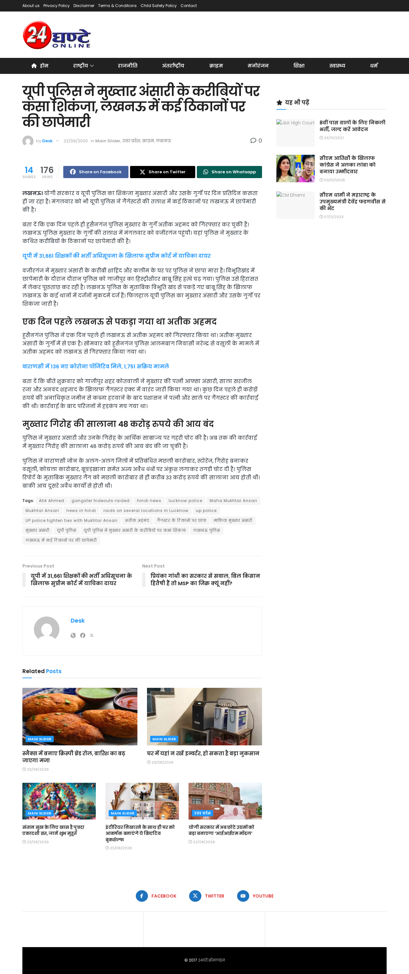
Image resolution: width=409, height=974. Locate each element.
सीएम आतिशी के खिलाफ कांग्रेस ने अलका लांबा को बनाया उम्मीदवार (347, 165)
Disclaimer (83, 5)
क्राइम (216, 65)
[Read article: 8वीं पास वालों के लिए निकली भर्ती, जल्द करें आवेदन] (295, 133)
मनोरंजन (258, 65)
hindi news (149, 500)
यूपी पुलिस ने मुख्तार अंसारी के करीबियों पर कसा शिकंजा (135, 530)
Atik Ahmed (51, 500)
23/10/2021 (333, 137)
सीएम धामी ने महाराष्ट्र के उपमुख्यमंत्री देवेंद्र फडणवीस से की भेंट (353, 202)
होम (44, 65)
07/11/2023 (333, 216)
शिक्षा (299, 65)
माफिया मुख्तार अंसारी (233, 520)
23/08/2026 (37, 769)
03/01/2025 (334, 180)
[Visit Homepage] (57, 34)
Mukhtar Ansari (42, 510)
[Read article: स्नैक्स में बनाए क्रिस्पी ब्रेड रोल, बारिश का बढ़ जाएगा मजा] (79, 716)
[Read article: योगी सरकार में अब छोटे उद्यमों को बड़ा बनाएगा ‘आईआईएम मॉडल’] (225, 801)
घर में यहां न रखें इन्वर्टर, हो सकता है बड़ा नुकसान (203, 753)
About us (31, 5)
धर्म (374, 65)
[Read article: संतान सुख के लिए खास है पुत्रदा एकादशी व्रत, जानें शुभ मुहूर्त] (59, 801)
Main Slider (107, 141)
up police (206, 510)
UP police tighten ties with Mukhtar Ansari (72, 520)
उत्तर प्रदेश (131, 141)
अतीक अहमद (137, 520)
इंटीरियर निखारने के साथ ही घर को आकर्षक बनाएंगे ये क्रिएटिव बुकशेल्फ (140, 833)
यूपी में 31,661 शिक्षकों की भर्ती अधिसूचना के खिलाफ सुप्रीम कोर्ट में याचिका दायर (116, 256)
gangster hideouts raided (101, 500)
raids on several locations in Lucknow (146, 510)
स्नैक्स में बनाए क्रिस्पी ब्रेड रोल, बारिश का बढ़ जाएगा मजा (73, 757)
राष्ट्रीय (80, 65)
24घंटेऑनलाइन (211, 960)
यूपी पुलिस (66, 530)
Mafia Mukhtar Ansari (233, 500)
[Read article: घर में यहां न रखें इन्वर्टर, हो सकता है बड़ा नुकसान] (204, 716)
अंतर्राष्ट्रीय (173, 65)
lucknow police (185, 500)
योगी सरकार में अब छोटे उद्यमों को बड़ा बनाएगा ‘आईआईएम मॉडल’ (221, 830)
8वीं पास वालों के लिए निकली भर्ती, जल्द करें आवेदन (352, 126)
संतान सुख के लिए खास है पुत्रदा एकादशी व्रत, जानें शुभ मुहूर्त (53, 830)
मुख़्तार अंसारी (38, 530)
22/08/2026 (203, 841)
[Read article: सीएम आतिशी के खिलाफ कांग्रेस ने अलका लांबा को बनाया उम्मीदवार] (295, 168)
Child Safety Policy (159, 5)
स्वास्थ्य (337, 65)
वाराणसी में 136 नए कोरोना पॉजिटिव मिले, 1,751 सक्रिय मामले (95, 366)
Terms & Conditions (117, 5)
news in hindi (81, 510)
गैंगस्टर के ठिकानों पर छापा (181, 520)
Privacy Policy (56, 5)
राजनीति (127, 65)
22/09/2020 (76, 141)
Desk (47, 141)
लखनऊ (163, 141)
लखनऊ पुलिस (206, 530)
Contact (189, 5)
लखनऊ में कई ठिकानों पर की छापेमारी (61, 540)
